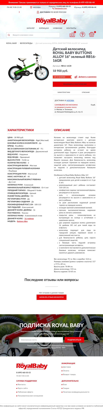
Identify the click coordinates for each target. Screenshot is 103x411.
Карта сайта (23, 388)
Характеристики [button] (64, 92)
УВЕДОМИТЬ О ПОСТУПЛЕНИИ (75, 84)
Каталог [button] (31, 28)
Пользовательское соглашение (30, 396)
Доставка (67, 367)
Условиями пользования (47, 347)
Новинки (57, 28)
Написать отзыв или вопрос (51, 297)
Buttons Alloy (22, 221)
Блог (65, 385)
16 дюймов (29, 219)
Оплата (66, 371)
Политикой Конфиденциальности (64, 345)
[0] (91, 34)
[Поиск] (8, 34)
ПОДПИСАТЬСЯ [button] (74, 340)
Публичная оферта (25, 392)
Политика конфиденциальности (76, 392)
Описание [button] (86, 92)
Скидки (66, 388)
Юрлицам (44, 28)
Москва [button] (70, 100)
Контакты (71, 28)
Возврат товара (69, 374)
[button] (60, 8)
